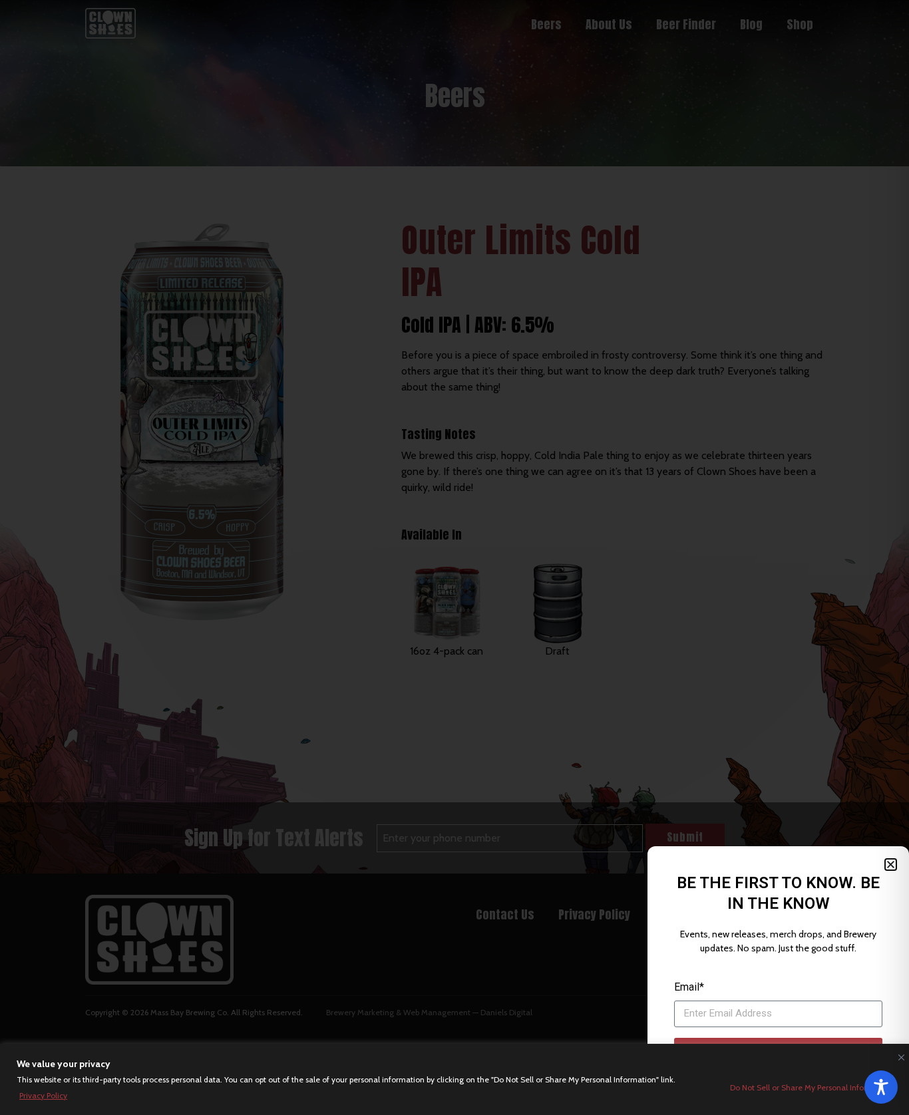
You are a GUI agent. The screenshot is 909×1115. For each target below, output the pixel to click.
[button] (891, 865)
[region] (454, 1079)
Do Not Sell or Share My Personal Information (811, 1087)
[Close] (898, 1054)
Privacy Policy (43, 1095)
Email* (689, 987)
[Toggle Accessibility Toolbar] (881, 1087)
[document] (454, 557)
